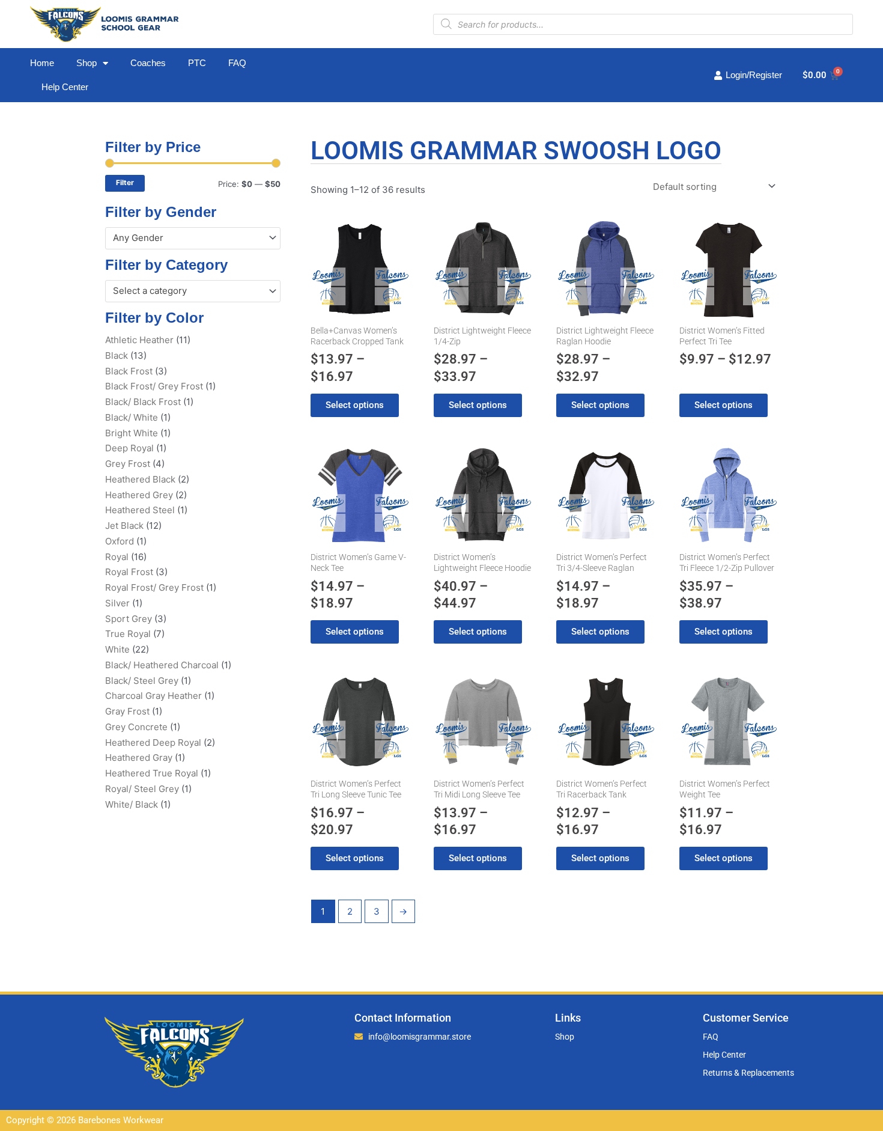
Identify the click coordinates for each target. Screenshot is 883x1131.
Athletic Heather (139, 340)
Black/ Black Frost (143, 401)
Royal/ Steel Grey (142, 788)
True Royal (128, 633)
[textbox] (187, 238)
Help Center (64, 87)
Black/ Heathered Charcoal (162, 665)
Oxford (119, 541)
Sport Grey (128, 618)
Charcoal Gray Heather (153, 695)
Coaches (148, 63)
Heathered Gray (138, 757)
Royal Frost (129, 572)
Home (42, 63)
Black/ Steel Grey (141, 680)
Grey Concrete (136, 727)
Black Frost (129, 371)
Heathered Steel (140, 510)
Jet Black (124, 525)
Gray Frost (127, 711)
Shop (86, 63)
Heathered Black (140, 479)
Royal (117, 556)
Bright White (131, 433)
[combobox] (193, 238)
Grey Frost (127, 463)
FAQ (237, 63)
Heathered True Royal (151, 773)
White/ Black (131, 804)
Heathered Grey (139, 495)
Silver (117, 603)
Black (116, 355)
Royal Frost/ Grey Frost (154, 587)
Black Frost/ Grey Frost (154, 386)
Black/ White (131, 417)
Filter (125, 182)
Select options (355, 405)
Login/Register (754, 75)
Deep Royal (129, 448)
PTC (197, 63)
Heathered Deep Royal (153, 742)
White (117, 649)
